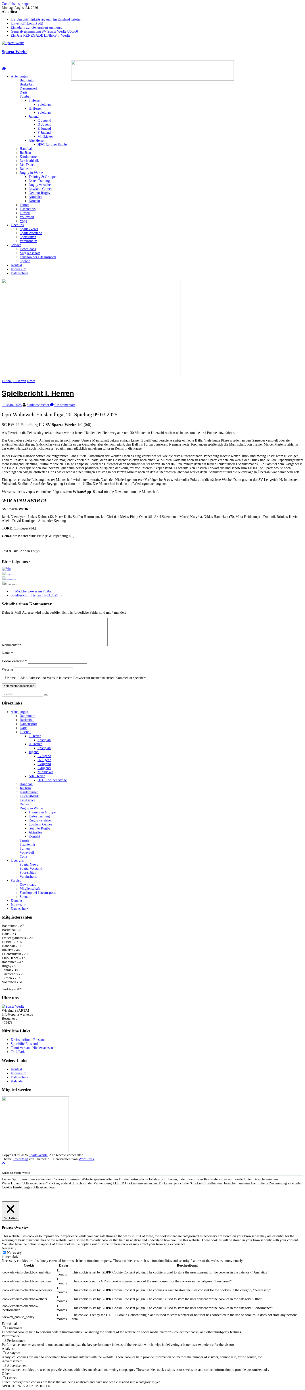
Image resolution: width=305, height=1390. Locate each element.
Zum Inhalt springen (16, 4)
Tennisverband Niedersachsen (32, 1048)
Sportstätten (28, 237)
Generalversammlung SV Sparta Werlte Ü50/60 (44, 31)
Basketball (27, 84)
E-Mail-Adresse (14, 661)
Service (16, 245)
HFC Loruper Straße (52, 144)
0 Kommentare (64, 405)
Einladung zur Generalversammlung (36, 27)
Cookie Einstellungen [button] (17, 1187)
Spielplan (44, 104)
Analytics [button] (8, 1348)
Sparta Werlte (14, 51)
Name (7, 653)
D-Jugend (44, 124)
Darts (23, 92)
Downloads (28, 249)
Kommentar (11, 645)
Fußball (7, 381)
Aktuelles (35, 197)
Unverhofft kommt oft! (27, 23)
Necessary (14, 1253)
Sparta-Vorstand (31, 233)
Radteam (26, 169)
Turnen (25, 213)
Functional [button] (9, 1323)
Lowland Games (40, 189)
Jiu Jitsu (25, 152)
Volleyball (27, 217)
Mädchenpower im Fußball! (32, 591)
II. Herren (35, 108)
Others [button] (6, 1373)
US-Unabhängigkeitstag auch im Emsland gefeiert (46, 19)
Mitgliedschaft (30, 253)
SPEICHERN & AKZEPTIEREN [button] (26, 1386)
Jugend (34, 116)
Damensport (28, 88)
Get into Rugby (39, 193)
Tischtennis (28, 209)
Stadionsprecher (38, 405)
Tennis (24, 205)
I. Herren (35, 100)
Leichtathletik (29, 161)
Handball (26, 148)
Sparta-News (29, 229)
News (31, 381)
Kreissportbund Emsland (28, 1040)
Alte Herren (37, 140)
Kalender (17, 1081)
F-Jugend (44, 132)
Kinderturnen (29, 156)
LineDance (27, 165)
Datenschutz (19, 273)
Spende (25, 261)
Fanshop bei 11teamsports (38, 257)
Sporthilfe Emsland (24, 1044)
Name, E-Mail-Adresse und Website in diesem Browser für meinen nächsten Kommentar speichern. (77, 678)
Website (7, 669)
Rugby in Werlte (31, 173)
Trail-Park (18, 1052)
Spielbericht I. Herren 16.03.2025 (37, 595)
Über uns (17, 225)
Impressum (18, 269)
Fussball (25, 96)
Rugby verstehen (40, 185)
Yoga (23, 221)
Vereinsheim (28, 241)
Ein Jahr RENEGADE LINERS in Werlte (40, 35)
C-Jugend (44, 120)
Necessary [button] (9, 1248)
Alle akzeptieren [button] (44, 1187)
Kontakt (34, 201)
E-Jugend (44, 128)
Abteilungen (19, 76)
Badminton (27, 80)
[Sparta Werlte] (4, 69)
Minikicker (45, 136)
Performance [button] (11, 1336)
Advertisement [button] (12, 1361)
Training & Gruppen (43, 177)
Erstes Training (39, 181)
